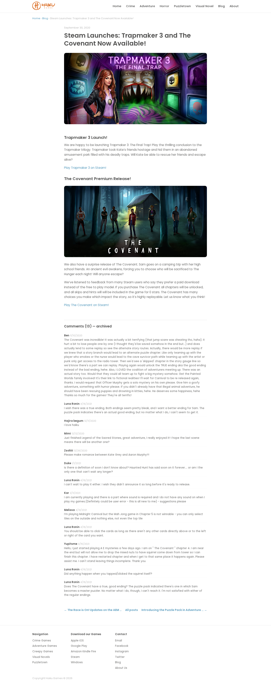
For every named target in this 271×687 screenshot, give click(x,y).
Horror (164, 6)
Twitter (120, 657)
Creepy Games (42, 651)
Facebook (121, 646)
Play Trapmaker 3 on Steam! (85, 168)
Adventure (147, 6)
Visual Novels (41, 657)
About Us (121, 668)
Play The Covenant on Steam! (86, 305)
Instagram (122, 651)
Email (118, 640)
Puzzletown (182, 6)
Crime (130, 6)
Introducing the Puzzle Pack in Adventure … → (174, 610)
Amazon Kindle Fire (83, 651)
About (234, 6)
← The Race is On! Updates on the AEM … (93, 610)
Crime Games (41, 640)
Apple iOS (77, 640)
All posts (131, 610)
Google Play (79, 646)
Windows (77, 662)
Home (117, 6)
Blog (221, 6)
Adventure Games (44, 646)
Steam (75, 657)
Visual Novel (204, 6)
